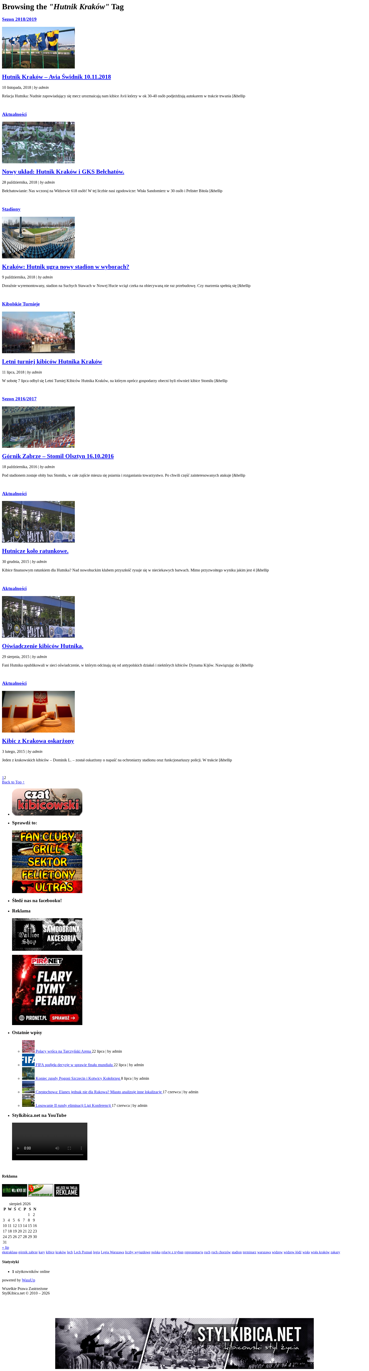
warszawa (264, 1252)
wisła (306, 1252)
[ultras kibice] (47, 892)
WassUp (28, 1280)
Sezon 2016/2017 (19, 398)
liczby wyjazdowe (137, 1252)
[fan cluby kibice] (47, 841)
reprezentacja (193, 1252)
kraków (60, 1252)
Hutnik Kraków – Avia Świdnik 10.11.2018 (56, 77)
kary (42, 1252)
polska (155, 1252)
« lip (5, 1247)
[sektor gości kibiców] (47, 866)
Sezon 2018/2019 (19, 19)
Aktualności (14, 114)
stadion (237, 1252)
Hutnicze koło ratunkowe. (35, 551)
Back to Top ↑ (13, 782)
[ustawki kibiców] (47, 854)
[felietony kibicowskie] (47, 879)
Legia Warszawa (112, 1252)
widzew (277, 1252)
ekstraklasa (9, 1252)
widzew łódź (292, 1252)
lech (70, 1252)
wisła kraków (320, 1252)
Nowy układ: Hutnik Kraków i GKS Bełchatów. (63, 171)
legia (96, 1252)
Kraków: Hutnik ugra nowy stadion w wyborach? (65, 266)
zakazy (335, 1252)
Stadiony (11, 209)
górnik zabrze (28, 1252)
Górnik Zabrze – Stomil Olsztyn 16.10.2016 (58, 456)
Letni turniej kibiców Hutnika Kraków (52, 361)
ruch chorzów (221, 1252)
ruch (207, 1252)
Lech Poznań (83, 1252)
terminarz (249, 1252)
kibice (50, 1252)
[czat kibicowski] (47, 814)
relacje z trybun (172, 1252)
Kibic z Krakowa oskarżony (38, 741)
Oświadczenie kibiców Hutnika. (42, 646)
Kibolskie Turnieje (21, 304)
